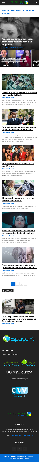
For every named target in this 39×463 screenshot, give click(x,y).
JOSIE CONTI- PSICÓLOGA (11, 354)
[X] (25, 449)
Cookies (6, 456)
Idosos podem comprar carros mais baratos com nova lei (19, 199)
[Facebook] (14, 449)
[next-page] (25, 284)
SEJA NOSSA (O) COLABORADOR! (19, 458)
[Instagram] (20, 449)
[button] (3, 2)
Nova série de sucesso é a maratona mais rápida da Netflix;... (19, 93)
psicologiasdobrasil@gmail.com (22, 435)
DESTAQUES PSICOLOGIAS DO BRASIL (12, 47)
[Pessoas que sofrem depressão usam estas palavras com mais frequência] (19, 33)
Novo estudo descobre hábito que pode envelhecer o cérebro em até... (19, 266)
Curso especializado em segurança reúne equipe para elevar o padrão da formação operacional (19, 319)
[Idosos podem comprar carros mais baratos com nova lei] (19, 181)
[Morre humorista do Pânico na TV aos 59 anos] (19, 146)
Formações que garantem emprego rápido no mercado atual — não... (19, 128)
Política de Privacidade (18, 456)
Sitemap (30, 456)
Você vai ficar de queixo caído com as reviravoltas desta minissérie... (18, 231)
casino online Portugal (19, 379)
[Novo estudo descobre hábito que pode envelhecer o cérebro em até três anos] (19, 248)
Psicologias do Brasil (8, 97)
